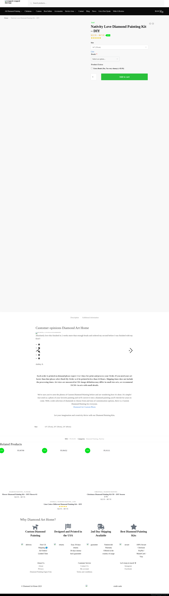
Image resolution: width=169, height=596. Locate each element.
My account (84, 569)
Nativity (101, 439)
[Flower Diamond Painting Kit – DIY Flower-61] (20, 469)
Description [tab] (74, 318)
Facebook (128, 569)
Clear (92, 51)
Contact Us (84, 566)
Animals (53, 501)
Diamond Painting (92, 439)
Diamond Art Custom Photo (84, 407)
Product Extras (97, 64)
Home (6, 18)
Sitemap (84, 577)
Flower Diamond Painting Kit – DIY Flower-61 (19, 494)
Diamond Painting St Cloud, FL (160, 595)
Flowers (27, 492)
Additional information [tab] (90, 318)
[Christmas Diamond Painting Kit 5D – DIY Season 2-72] (106, 469)
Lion (74, 501)
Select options (20, 514)
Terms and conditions (84, 572)
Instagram (128, 566)
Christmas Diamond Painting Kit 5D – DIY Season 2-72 (106, 495)
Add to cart (124, 77)
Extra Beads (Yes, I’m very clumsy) (108, 68)
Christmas (98, 492)
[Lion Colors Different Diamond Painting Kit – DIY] (63, 473)
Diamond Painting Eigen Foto (41, 572)
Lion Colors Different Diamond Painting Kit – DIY (63, 504)
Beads (94, 54)
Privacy (41, 569)
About (41, 566)
